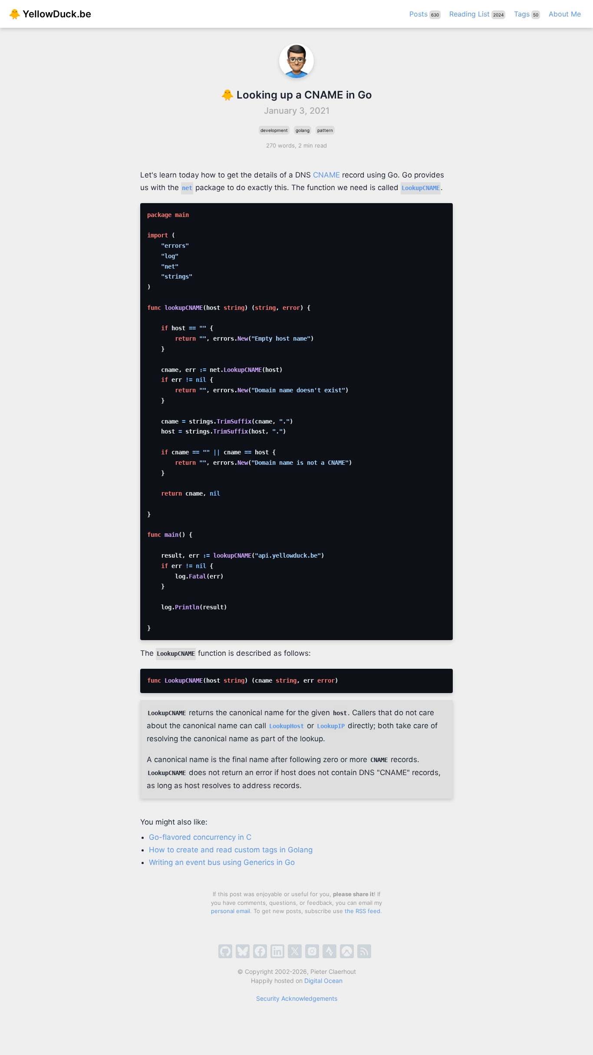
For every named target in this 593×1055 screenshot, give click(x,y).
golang (303, 130)
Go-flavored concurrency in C (200, 837)
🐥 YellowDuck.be (50, 14)
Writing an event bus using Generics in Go (222, 862)
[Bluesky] (243, 951)
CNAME (326, 175)
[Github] (225, 951)
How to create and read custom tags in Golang (231, 849)
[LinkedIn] (277, 951)
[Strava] (329, 951)
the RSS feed (362, 910)
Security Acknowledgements (296, 998)
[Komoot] (347, 951)
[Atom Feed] (364, 951)
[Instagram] (312, 951)
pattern (325, 130)
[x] (295, 951)
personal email (230, 910)
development (274, 130)
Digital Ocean (323, 980)
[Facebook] (260, 951)
